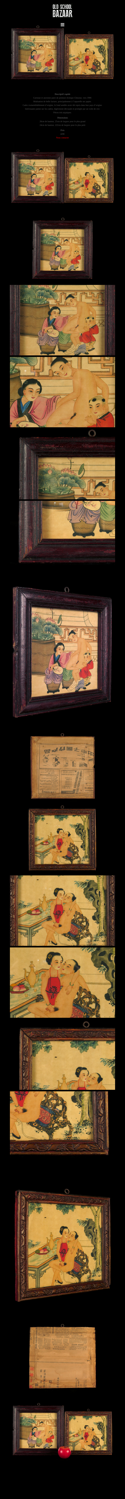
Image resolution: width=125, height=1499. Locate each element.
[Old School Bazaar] (62, 12)
